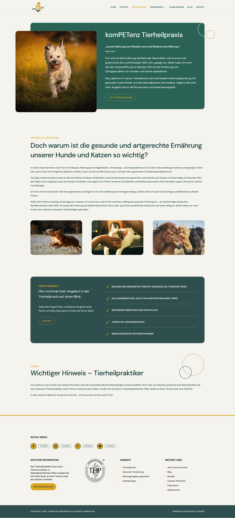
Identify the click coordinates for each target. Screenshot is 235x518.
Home (113, 7)
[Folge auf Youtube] (100, 446)
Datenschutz (173, 490)
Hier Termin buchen (43, 487)
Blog (190, 7)
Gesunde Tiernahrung (133, 472)
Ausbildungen (176, 7)
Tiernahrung (156, 7)
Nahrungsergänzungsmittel (136, 476)
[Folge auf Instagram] (56, 446)
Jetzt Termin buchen (120, 97)
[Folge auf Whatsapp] (78, 446)
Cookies (201, 511)
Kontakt (200, 7)
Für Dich (124, 7)
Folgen (43, 446)
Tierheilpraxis (139, 7)
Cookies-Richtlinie (176, 481)
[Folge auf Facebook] (33, 446)
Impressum (173, 485)
